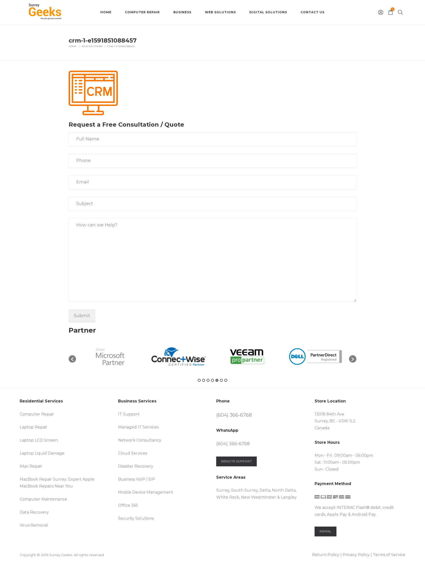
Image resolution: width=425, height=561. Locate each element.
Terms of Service (389, 554)
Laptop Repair (33, 427)
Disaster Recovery (135, 466)
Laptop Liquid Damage (42, 453)
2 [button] (203, 380)
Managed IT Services (138, 427)
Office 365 (128, 505)
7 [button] (225, 380)
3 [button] (208, 380)
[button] (72, 359)
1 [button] (199, 380)
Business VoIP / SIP (136, 479)
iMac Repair (31, 466)
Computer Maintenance (43, 499)
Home (73, 46)
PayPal (325, 531)
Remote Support (236, 461)
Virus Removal (34, 525)
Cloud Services (132, 453)
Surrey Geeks (60, 555)
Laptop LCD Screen (39, 440)
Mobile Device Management (145, 492)
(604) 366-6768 (234, 415)
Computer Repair (37, 414)
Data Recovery (34, 512)
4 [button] (212, 380)
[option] (110, 357)
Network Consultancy (139, 440)
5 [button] (216, 380)
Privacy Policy (356, 554)
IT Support (129, 414)
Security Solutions (136, 518)
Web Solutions (92, 46)
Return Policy (325, 554)
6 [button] (221, 380)
